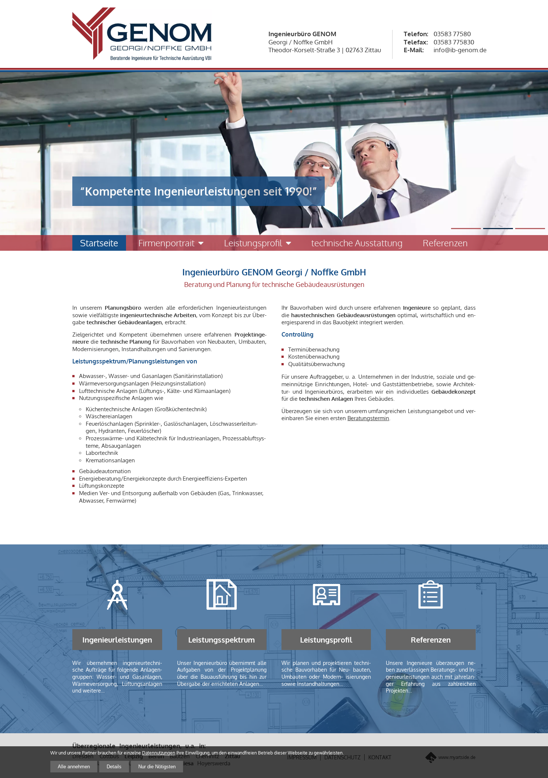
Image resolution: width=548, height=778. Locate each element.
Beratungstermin (368, 418)
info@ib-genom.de (460, 50)
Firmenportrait (166, 243)
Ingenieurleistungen (117, 639)
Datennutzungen (158, 753)
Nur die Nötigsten (157, 766)
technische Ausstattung (357, 243)
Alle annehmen (74, 766)
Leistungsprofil (253, 243)
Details (114, 766)
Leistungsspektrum (221, 639)
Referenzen (445, 243)
